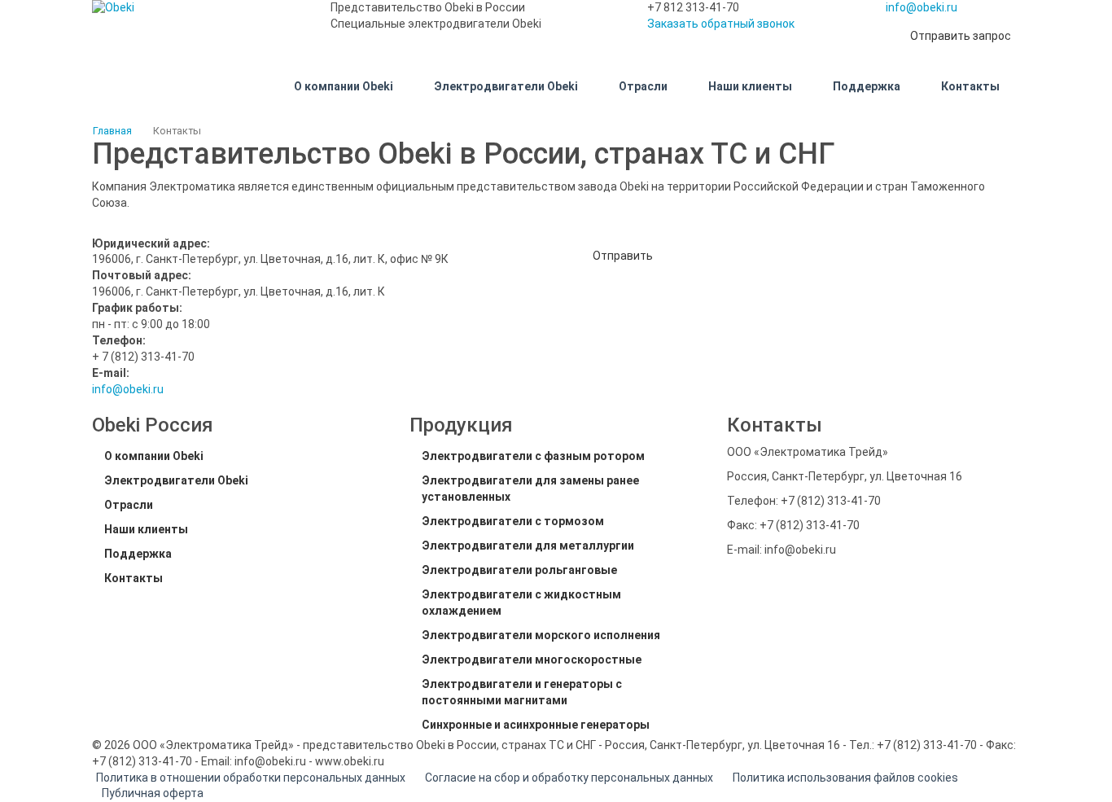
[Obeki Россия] (199, 8)
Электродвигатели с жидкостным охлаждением (521, 602)
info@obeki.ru (921, 7)
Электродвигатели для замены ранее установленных (530, 488)
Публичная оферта (153, 793)
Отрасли (128, 504)
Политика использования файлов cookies (845, 777)
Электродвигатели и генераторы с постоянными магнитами (522, 692)
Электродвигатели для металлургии (528, 545)
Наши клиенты (146, 529)
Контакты (133, 578)
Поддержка (138, 553)
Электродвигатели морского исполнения (541, 635)
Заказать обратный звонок (721, 23)
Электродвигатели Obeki (176, 480)
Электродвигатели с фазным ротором (533, 455)
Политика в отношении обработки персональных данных (250, 777)
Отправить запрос (960, 35)
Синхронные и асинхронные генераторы (536, 724)
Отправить (623, 255)
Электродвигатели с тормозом (513, 521)
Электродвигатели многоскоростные (531, 659)
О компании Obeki (154, 455)
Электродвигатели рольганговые (519, 569)
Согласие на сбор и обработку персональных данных (569, 777)
